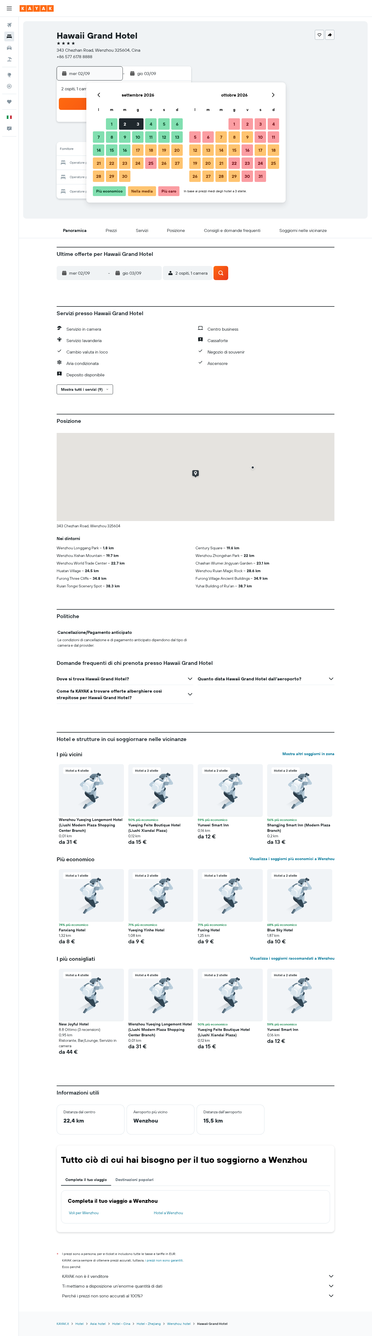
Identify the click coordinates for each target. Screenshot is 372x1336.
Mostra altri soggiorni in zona (308, 753)
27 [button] (177, 163)
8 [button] (112, 137)
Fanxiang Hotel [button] (72, 930)
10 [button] (138, 137)
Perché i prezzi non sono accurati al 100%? (102, 1295)
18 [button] (151, 150)
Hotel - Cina (121, 1324)
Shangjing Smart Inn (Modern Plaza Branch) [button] (298, 828)
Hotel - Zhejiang (149, 1324)
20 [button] (177, 150)
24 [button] (137, 163)
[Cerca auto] (9, 47)
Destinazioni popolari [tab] (134, 1179)
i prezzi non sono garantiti (164, 1260)
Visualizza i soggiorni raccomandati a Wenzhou (292, 958)
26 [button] (163, 163)
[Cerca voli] (9, 25)
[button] (9, 8)
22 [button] (111, 163)
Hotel (79, 1324)
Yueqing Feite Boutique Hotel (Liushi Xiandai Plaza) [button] (154, 828)
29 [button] (111, 176)
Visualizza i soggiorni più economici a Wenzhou (291, 858)
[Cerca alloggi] (9, 36)
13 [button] (177, 137)
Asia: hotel (98, 1324)
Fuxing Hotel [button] (209, 930)
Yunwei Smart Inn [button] (213, 825)
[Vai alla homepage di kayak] (37, 8)
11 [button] (151, 137)
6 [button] (177, 124)
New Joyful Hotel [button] (74, 1024)
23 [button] (124, 163)
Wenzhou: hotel (179, 1324)
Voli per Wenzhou (84, 1212)
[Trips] (9, 101)
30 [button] (124, 176)
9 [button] (125, 137)
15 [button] (112, 150)
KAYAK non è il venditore (85, 1276)
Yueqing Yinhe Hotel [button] (146, 930)
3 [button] (138, 124)
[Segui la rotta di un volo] (9, 86)
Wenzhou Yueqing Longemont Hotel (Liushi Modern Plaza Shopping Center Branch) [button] (91, 825)
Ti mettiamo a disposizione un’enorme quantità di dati (112, 1286)
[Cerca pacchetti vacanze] (9, 59)
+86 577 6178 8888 (74, 56)
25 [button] (150, 163)
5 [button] (164, 124)
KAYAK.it (63, 1324)
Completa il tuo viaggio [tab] (86, 1179)
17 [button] (138, 150)
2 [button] (125, 124)
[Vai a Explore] (9, 74)
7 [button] (98, 137)
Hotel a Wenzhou (168, 1212)
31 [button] (260, 176)
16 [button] (125, 150)
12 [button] (164, 137)
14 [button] (99, 150)
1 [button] (111, 124)
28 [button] (98, 176)
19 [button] (164, 150)
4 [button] (151, 124)
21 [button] (99, 163)
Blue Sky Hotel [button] (280, 930)
